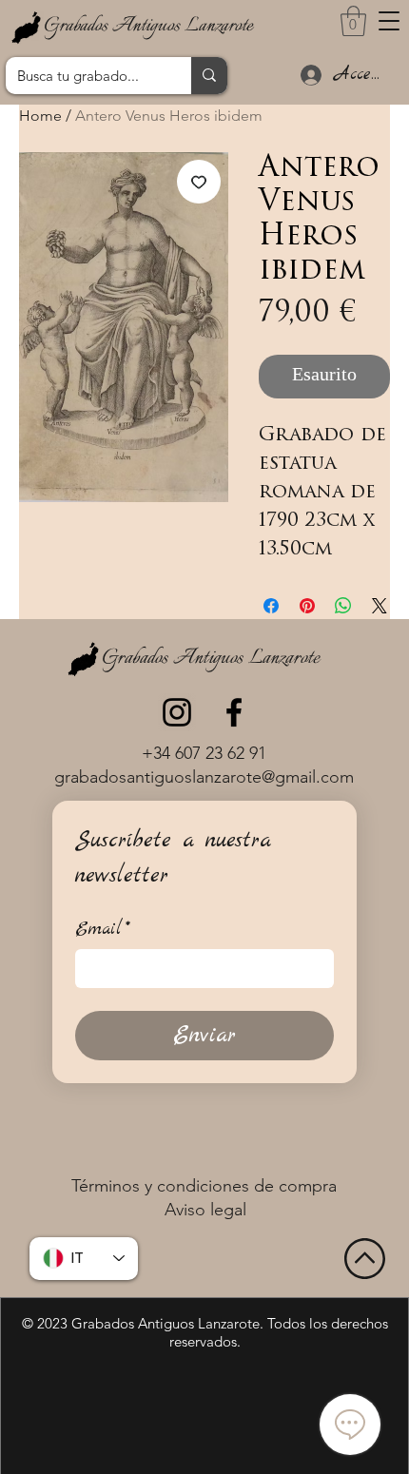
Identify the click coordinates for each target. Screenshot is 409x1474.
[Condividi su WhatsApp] (343, 605)
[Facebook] (234, 712)
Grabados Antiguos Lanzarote (148, 26)
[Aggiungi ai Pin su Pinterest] (307, 605)
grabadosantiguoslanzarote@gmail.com (204, 776)
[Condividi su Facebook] (271, 605)
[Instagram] (177, 712)
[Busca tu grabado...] (209, 75)
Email (102, 929)
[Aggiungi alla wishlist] (199, 182)
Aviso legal (205, 1209)
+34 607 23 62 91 (204, 753)
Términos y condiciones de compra (204, 1185)
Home (40, 116)
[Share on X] (379, 605)
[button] (389, 21)
